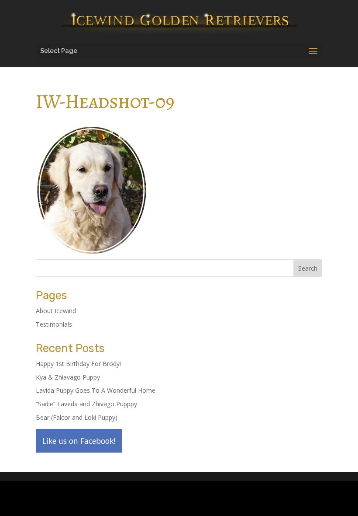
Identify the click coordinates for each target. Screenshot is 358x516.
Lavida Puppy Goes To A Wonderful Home (95, 390)
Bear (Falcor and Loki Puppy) (76, 417)
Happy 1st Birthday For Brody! (78, 363)
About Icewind (56, 311)
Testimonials (54, 324)
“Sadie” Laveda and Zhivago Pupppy (86, 404)
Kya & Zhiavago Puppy (68, 377)
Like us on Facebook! (78, 441)
